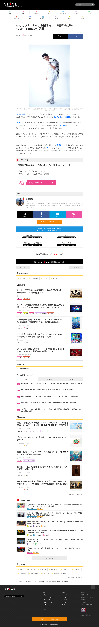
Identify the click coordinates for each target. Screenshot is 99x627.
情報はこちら (39, 182)
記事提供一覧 (84, 595)
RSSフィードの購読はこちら (50, 221)
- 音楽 (44, 592)
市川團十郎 (31, 569)
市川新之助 (43, 569)
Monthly (72, 379)
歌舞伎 (22, 569)
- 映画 (44, 609)
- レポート (64, 599)
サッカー (45, 278)
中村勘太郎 (34, 573)
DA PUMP (57, 117)
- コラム (64, 602)
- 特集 (63, 604)
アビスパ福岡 (20, 114)
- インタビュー (65, 597)
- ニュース (64, 595)
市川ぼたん (54, 569)
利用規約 (83, 602)
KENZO (67, 117)
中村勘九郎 (76, 569)
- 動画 (63, 592)
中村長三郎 (45, 573)
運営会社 (83, 592)
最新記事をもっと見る (74, 494)
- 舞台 (44, 595)
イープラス (19, 582)
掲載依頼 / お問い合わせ (87, 597)
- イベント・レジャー (49, 597)
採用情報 (83, 599)
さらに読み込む (49, 558)
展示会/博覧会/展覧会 (60, 573)
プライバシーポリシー (87, 604)
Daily (26, 379)
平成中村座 (23, 573)
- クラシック (46, 599)
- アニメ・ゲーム (47, 602)
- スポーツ (46, 607)
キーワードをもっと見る (73, 577)
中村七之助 (65, 569)
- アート (45, 604)
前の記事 (23, 267)
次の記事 (76, 267)
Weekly (49, 379)
